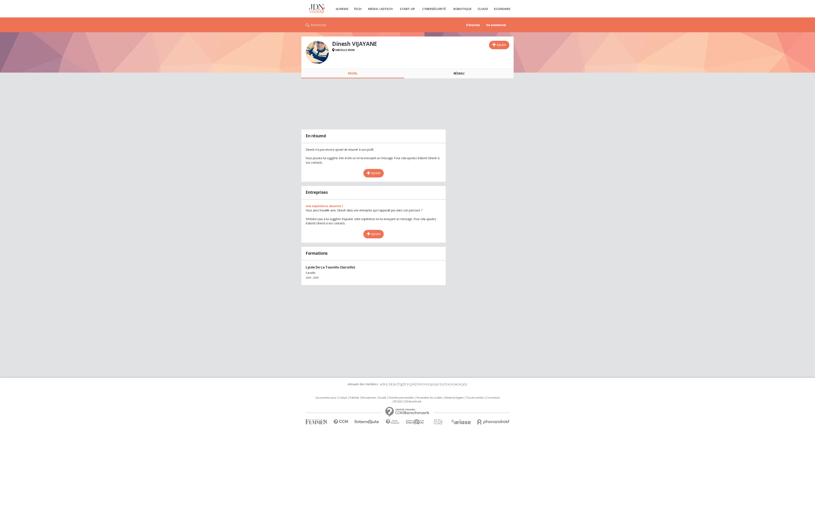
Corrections (492, 397)
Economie (502, 9)
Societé (382, 397)
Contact (342, 397)
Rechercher (318, 25)
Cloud (483, 9)
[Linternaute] (367, 422)
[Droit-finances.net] (392, 422)
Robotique (462, 9)
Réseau (459, 73)
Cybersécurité (434, 9)
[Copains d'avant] (415, 422)
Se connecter (496, 25)
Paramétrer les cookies (430, 397)
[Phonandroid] (493, 422)
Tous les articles (475, 397)
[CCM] (340, 422)
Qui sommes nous (325, 397)
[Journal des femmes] (316, 422)
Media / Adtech (380, 9)
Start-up (407, 9)
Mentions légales (454, 397)
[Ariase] (461, 421)
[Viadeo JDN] (438, 422)
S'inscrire (473, 25)
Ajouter (501, 45)
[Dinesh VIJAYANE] (317, 52)
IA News (342, 9)
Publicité (354, 397)
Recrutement (368, 397)
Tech (357, 9)
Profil (352, 73)
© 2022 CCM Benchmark (407, 401)
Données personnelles (401, 397)
